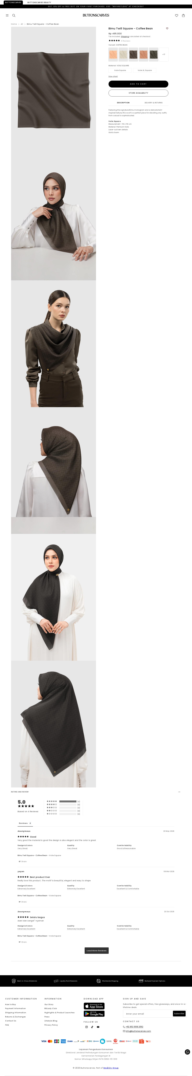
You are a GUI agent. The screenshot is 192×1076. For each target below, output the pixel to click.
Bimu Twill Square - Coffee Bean (32, 855)
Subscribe (179, 1013)
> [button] (97, 950)
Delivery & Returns (154, 103)
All (22, 24)
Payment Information (15, 1008)
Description (123, 103)
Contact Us (10, 1021)
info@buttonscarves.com (138, 1031)
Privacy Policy (51, 1025)
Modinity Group (111, 1068)
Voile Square (120, 70)
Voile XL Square (145, 70)
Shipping (125, 36)
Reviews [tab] (23, 823)
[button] (7, 15)
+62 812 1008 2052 (134, 1026)
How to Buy (10, 1004)
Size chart (113, 76)
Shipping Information (15, 1013)
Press (47, 1017)
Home (14, 24)
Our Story (49, 1004)
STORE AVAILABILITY (138, 93)
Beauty (39, 2)
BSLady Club (51, 1008)
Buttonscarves (13, 2)
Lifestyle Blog (51, 1021)
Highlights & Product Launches (60, 1013)
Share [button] (24, 861)
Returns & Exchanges (15, 1017)
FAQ (7, 1025)
